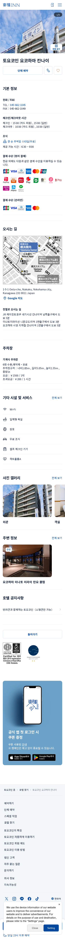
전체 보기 (57, 397)
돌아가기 (32, 634)
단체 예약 (23, 70)
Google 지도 (15, 298)
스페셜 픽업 (10, 816)
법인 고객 (9, 857)
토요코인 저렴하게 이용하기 (19, 837)
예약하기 (9, 803)
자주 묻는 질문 (12, 864)
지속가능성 (10, 884)
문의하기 (9, 870)
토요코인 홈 (9, 789)
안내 (24, 744)
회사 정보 (9, 878)
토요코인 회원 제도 (14, 843)
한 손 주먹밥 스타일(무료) (22, 141)
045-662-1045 (18, 105)
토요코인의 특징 (13, 830)
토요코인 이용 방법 (14, 849)
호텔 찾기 (23, 789)
